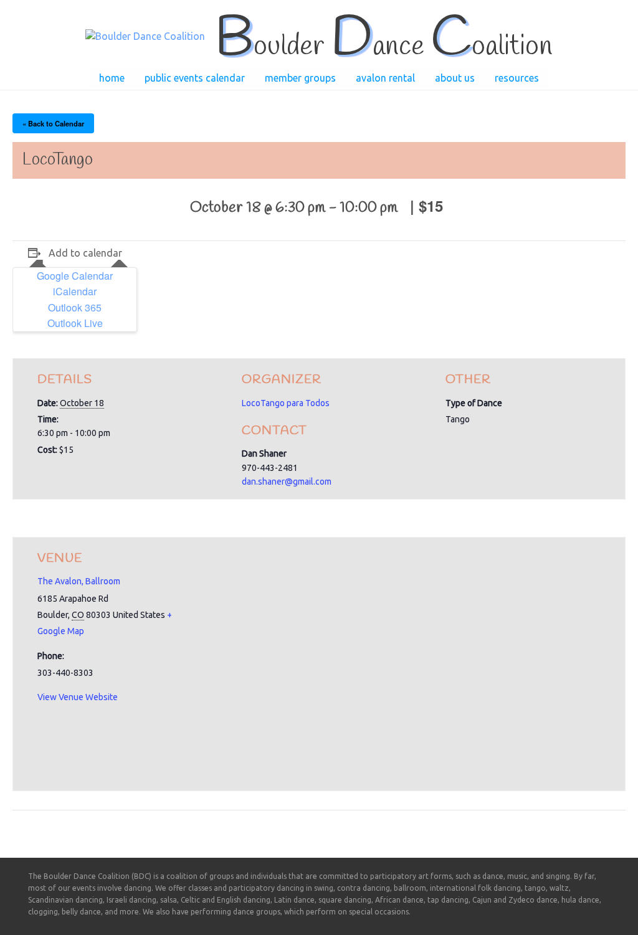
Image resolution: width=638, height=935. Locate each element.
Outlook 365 (75, 307)
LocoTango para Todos (286, 403)
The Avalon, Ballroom (78, 581)
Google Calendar (75, 275)
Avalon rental (385, 77)
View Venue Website (77, 697)
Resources (517, 77)
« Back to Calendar (53, 123)
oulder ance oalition (383, 46)
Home (112, 77)
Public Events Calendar (195, 77)
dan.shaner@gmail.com (286, 481)
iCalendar (75, 291)
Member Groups (300, 77)
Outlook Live (75, 323)
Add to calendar (85, 253)
